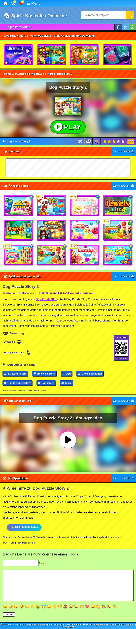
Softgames (47, 383)
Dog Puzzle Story (47, 299)
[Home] (5, 3)
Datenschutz (117, 624)
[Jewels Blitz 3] (18, 230)
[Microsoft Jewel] (18, 55)
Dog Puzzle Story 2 (19, 141)
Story (67, 383)
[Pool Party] (117, 255)
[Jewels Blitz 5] (51, 230)
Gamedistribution (91, 373)
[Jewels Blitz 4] (117, 206)
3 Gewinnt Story (16, 373)
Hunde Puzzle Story (19, 383)
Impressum (68, 627)
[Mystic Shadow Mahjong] (117, 55)
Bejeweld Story (46, 373)
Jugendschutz (100, 624)
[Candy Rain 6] (84, 230)
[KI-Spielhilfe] (80, 141)
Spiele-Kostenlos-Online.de (38, 15)
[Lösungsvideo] (88, 141)
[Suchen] (130, 15)
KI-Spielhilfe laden (26, 527)
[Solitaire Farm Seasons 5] (84, 55)
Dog (68, 373)
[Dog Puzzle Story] (18, 206)
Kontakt (130, 624)
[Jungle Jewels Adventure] (51, 55)
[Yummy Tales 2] (51, 255)
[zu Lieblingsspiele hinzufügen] (97, 141)
